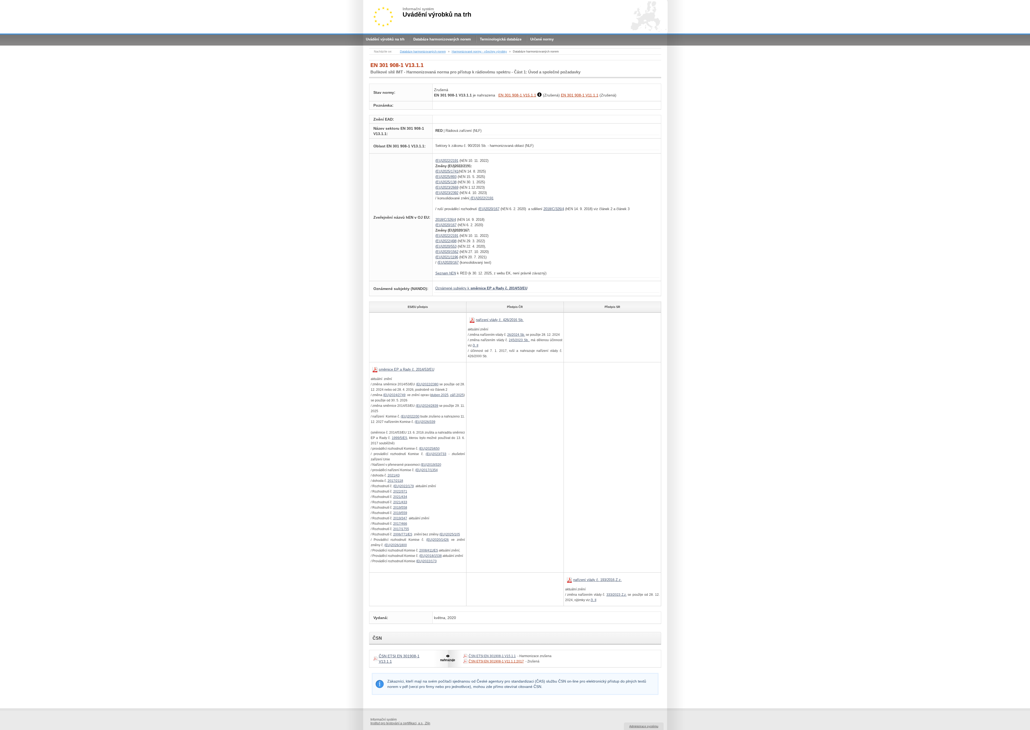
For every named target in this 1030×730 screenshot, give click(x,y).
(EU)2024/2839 (427, 406)
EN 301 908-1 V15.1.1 (517, 95)
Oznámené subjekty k (481, 288)
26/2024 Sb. (516, 335)
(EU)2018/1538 (430, 556)
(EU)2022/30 (410, 416)
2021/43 (394, 475)
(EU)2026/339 (425, 422)
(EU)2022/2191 (446, 161)
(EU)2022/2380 (427, 384)
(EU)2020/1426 (437, 540)
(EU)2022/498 (446, 241)
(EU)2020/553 (446, 246)
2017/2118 (395, 481)
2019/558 (400, 507)
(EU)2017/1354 (426, 470)
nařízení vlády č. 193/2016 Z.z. (597, 580)
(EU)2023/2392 (446, 193)
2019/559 (400, 513)
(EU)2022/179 (403, 486)
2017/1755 (401, 529)
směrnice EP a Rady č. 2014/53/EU (406, 369)
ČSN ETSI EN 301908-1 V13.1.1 (399, 659)
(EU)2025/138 (446, 182)
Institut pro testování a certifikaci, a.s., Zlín (400, 723)
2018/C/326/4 (553, 209)
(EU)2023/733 (436, 454)
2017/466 (400, 524)
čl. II (475, 345)
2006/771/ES (402, 534)
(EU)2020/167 (488, 209)
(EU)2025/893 (446, 177)
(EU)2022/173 (426, 561)
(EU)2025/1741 (446, 171)
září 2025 (457, 395)
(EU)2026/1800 (395, 545)
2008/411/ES (428, 550)
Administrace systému (643, 726)
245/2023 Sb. (519, 340)
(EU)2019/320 (431, 465)
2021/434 (400, 497)
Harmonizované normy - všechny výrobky (479, 51)
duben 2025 (439, 395)
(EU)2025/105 (449, 534)
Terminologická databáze (500, 39)
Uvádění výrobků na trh (385, 39)
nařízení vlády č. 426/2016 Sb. (500, 320)
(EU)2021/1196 (446, 257)
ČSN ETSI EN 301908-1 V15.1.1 (492, 656)
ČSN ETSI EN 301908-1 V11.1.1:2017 (496, 661)
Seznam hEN (445, 273)
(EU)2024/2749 (394, 395)
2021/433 (400, 502)
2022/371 (400, 491)
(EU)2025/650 (429, 448)
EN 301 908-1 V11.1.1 (579, 95)
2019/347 (400, 518)
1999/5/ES (399, 438)
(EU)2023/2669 (446, 187)
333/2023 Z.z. (616, 595)
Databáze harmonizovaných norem (442, 39)
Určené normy (542, 39)
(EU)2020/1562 (446, 252)
